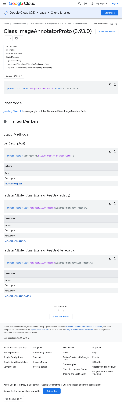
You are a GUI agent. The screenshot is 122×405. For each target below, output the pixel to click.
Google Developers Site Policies (79, 329)
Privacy (22, 385)
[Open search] (79, 3)
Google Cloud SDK (22, 13)
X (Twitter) (97, 362)
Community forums (42, 352)
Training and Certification (74, 374)
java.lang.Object (11, 111)
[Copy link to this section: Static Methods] (32, 134)
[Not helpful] (116, 24)
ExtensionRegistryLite (18, 295)
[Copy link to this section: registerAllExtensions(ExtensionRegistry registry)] (73, 196)
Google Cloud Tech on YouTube (102, 372)
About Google (10, 385)
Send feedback (107, 31)
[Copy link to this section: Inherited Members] (41, 122)
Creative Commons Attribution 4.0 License (84, 326)
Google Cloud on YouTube (104, 367)
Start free (110, 12)
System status (40, 367)
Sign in (115, 3)
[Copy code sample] (114, 84)
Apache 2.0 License (39, 329)
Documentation (19, 24)
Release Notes (40, 362)
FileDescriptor (13, 183)
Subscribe (52, 391)
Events (95, 357)
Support (37, 357)
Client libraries (60, 13)
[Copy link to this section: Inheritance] (25, 103)
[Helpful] (112, 24)
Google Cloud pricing (13, 357)
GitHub (66, 352)
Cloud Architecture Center (75, 369)
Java (43, 13)
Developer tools (36, 24)
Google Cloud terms (51, 385)
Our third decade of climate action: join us (82, 385)
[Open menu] (5, 3)
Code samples (69, 364)
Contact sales (10, 367)
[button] (61, 122)
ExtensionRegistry (15, 240)
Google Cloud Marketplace (16, 362)
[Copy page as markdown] (16, 38)
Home (6, 24)
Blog (94, 352)
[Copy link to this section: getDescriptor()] (28, 144)
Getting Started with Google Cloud (76, 358)
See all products (11, 352)
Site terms (34, 385)
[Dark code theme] (110, 84)
